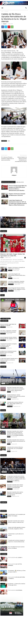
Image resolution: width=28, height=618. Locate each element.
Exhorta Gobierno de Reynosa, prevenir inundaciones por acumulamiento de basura (21, 159)
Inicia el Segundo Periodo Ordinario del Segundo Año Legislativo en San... (17, 288)
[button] (2, 8)
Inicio (2, 11)
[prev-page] (2, 208)
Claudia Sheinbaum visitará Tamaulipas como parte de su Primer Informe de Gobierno (16, 396)
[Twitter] (5, 27)
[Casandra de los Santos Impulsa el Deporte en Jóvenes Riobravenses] (3, 542)
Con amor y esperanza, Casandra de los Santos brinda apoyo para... (16, 282)
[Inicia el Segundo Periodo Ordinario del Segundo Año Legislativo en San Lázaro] (3, 289)
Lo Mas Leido (4, 189)
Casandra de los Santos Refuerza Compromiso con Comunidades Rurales (15, 448)
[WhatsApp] (12, 27)
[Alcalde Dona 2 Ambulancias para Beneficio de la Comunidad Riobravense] (22, 353)
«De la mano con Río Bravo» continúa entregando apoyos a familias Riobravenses (12, 223)
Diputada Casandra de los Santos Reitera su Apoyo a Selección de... (16, 521)
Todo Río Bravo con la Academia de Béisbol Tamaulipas (16, 515)
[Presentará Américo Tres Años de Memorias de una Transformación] (13, 377)
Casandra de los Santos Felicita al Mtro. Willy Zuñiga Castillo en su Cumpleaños (15, 404)
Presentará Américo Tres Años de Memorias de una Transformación (11, 380)
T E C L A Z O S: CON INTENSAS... (15, 590)
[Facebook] (2, 27)
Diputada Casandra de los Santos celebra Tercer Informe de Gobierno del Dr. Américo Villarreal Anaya (15, 389)
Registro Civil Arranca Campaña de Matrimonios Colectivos (16, 268)
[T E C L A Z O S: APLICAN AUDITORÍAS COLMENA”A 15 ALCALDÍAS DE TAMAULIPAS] (3, 578)
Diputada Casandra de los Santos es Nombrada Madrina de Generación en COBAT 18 (16, 441)
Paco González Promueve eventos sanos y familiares (16, 547)
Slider (9, 140)
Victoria (3, 383)
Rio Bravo (6, 11)
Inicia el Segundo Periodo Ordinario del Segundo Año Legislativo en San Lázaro (12, 469)
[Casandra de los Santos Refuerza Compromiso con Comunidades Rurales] (3, 448)
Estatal (3, 426)
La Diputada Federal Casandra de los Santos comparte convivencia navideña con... (9, 360)
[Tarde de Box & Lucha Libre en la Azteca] (3, 535)
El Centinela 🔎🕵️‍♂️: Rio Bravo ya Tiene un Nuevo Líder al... (16, 571)
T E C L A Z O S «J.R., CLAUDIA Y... (15, 557)
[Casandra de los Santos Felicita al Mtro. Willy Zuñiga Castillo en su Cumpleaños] (3, 404)
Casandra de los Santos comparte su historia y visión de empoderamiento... (8, 345)
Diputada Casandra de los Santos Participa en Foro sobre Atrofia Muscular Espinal (15, 493)
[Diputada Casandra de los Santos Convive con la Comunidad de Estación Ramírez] (13, 421)
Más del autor (20, 182)
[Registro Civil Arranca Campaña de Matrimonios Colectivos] (4, 195)
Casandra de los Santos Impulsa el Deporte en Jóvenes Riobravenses (16, 541)
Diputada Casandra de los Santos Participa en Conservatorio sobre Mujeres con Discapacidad (15, 486)
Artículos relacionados (8, 182)
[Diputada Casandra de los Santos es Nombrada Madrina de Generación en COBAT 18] (3, 441)
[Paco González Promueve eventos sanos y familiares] (3, 548)
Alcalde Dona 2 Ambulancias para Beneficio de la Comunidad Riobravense (8, 353)
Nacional (9, 496)
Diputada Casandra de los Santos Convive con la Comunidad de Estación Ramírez (11, 424)
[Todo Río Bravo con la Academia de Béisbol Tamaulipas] (3, 516)
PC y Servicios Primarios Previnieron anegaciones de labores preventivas (7, 159)
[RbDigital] (14, 3)
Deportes (2, 517)
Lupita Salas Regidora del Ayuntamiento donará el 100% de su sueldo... (16, 275)
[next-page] (4, 208)
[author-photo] (14, 173)
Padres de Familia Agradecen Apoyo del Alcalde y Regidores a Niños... (16, 528)
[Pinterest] (9, 27)
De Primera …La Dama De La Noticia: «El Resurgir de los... (16, 584)
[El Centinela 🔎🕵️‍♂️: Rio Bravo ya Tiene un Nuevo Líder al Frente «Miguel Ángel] (3, 572)
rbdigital (5, 23)
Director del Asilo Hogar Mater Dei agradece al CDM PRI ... (12, 255)
